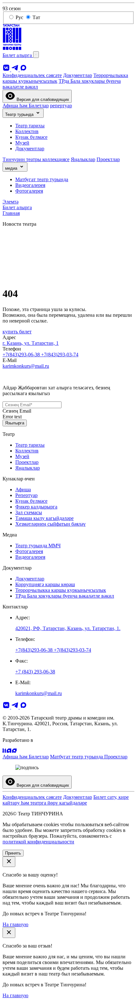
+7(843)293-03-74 (59, 354)
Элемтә (10, 201)
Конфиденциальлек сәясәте (32, 75)
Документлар (77, 75)
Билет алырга (18, 55)
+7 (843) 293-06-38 (35, 671)
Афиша (23, 489)
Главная (11, 213)
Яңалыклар (83, 159)
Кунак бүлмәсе (31, 137)
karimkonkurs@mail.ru (26, 366)
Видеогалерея (30, 185)
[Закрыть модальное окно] (9, 861)
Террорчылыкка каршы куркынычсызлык (60, 590)
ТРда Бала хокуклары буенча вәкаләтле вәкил (64, 596)
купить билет (17, 331)
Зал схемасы (28, 512)
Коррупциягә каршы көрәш (45, 584)
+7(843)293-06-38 (22, 354)
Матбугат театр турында (41, 179)
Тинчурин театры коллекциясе (36, 159)
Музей (22, 143)
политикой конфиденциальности (38, 841)
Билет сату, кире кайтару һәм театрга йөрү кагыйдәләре (66, 800)
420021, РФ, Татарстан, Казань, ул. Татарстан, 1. (67, 628)
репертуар (61, 105)
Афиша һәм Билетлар (26, 105)
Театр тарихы (30, 125)
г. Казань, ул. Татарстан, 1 (31, 343)
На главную (15, 924)
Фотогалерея (29, 191)
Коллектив (27, 131)
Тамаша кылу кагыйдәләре (44, 518)
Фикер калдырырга (36, 506)
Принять (13, 853)
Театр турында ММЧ (38, 545)
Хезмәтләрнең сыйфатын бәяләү (50, 524)
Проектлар (108, 159)
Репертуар (26, 495)
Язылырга (14, 423)
